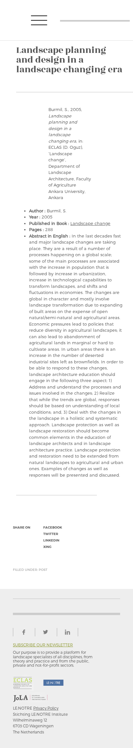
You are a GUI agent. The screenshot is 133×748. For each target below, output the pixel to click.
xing (47, 547)
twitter (50, 534)
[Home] (95, 20)
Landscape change (90, 223)
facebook (52, 527)
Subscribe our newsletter (43, 645)
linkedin (51, 540)
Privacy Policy (45, 708)
